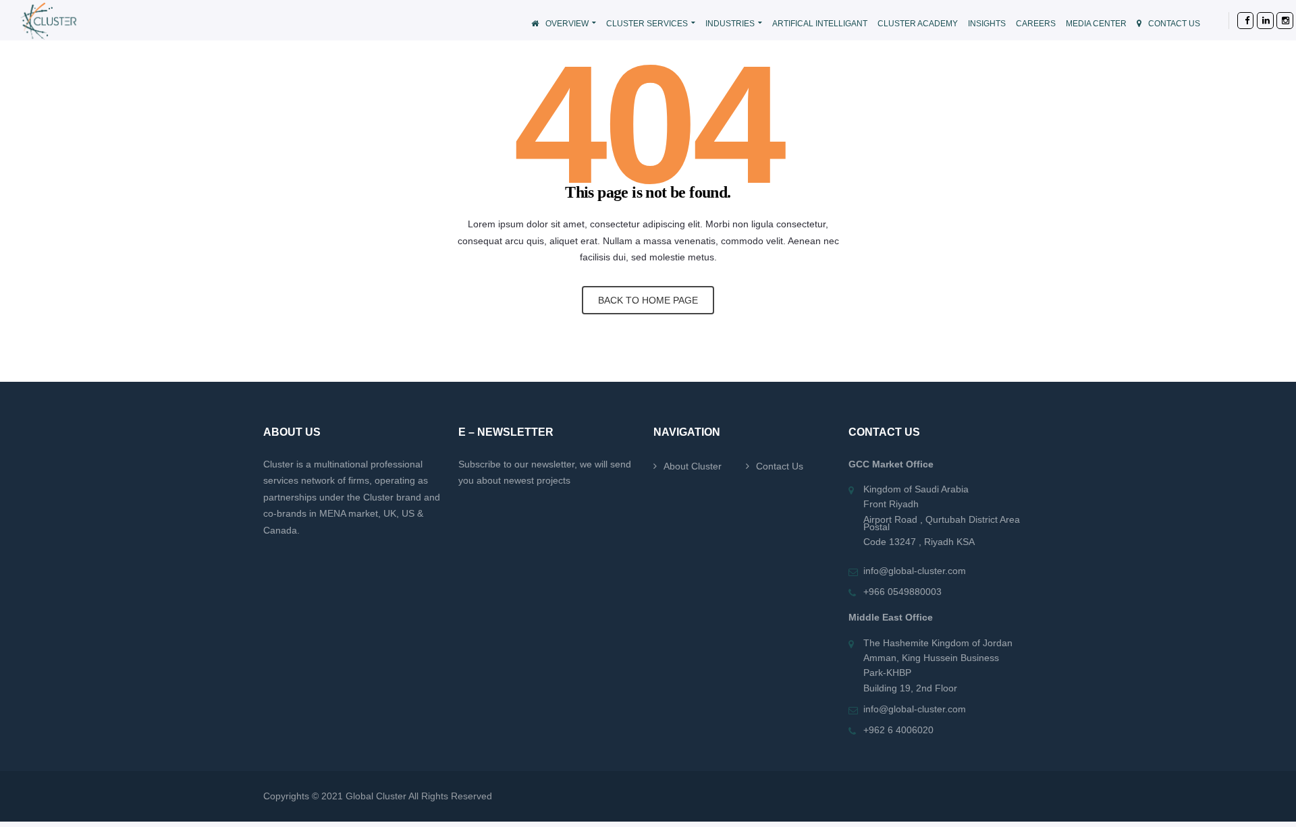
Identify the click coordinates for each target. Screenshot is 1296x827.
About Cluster (693, 466)
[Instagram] (1276, 20)
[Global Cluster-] (99, 20)
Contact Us (779, 466)
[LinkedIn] (1256, 20)
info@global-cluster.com (914, 570)
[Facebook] (1236, 20)
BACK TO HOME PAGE (648, 300)
